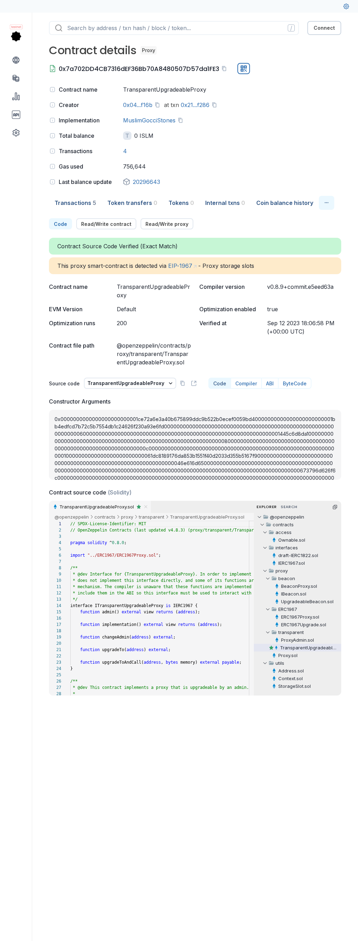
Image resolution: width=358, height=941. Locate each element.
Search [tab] (289, 506)
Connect (324, 28)
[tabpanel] (195, 457)
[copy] (225, 68)
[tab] (75, 203)
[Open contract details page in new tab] (193, 383)
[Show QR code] (243, 68)
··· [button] (326, 202)
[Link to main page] (16, 36)
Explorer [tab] (267, 506)
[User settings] (346, 6)
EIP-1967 (180, 265)
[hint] (52, 89)
